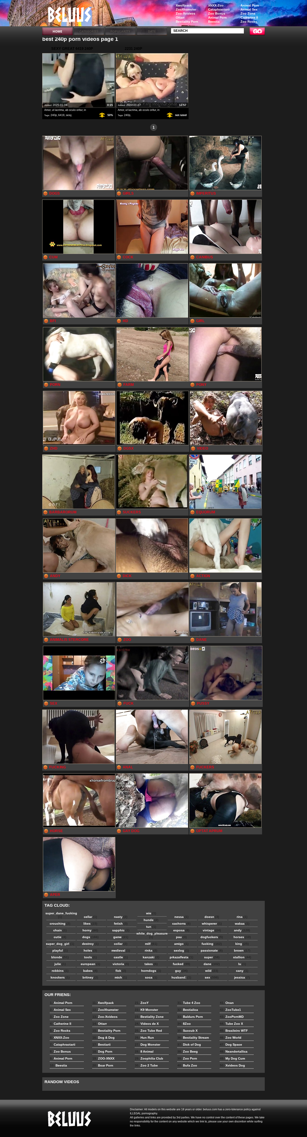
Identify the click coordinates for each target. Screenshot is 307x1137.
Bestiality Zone (149, 1016)
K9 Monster (146, 1010)
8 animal (70, 14)
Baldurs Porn (190, 1016)
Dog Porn (102, 1051)
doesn (212, 917)
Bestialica (187, 1010)
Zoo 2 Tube (146, 1065)
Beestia (214, 21)
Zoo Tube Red (148, 1030)
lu (242, 964)
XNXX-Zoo (216, 5)
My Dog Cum (232, 1058)
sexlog (181, 950)
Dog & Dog (103, 1037)
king (242, 944)
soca (151, 977)
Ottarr (180, 17)
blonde (60, 957)
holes (90, 950)
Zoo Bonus (216, 13)
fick (121, 970)
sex (212, 977)
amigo (181, 944)
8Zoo (184, 1023)
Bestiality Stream (193, 1037)
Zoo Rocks (248, 21)
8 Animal (144, 1051)
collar (120, 944)
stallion (242, 957)
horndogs (151, 970)
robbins (60, 970)
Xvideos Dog (232, 1065)
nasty (120, 917)
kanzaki (151, 957)
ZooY (142, 1003)
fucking (212, 944)
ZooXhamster (186, 9)
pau (181, 937)
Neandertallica (233, 1051)
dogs (90, 937)
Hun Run (144, 1037)
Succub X (187, 1030)
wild (211, 970)
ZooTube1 (230, 1010)
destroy (90, 944)
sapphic (120, 930)
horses (242, 937)
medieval (120, 950)
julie (60, 964)
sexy (68, 115)
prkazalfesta (181, 957)
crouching (60, 923)
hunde (151, 920)
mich (121, 977)
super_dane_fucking (61, 915)
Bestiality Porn (187, 21)
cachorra (181, 923)
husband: (181, 977)
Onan (227, 1003)
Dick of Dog (189, 1044)
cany (242, 970)
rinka (151, 950)
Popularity (120, 31)
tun (151, 926)
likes (90, 923)
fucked (181, 964)
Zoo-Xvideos (185, 13)
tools (90, 957)
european (90, 964)
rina (242, 917)
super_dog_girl (60, 944)
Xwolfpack (184, 5)
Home (57, 31)
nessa (181, 917)
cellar (90, 917)
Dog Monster (147, 1044)
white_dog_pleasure (152, 935)
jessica (242, 977)
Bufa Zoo (187, 1065)
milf (151, 944)
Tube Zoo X (231, 1023)
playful (60, 950)
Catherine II (249, 17)
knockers (60, 977)
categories (88, 31)
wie (151, 913)
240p (54, 115)
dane (212, 964)
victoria (121, 964)
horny (90, 930)
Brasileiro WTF (234, 1030)
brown (242, 950)
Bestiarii (101, 1044)
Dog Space (231, 1044)
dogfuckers (211, 937)
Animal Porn (249, 5)
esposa (181, 930)
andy (242, 930)
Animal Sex (249, 9)
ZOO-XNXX (103, 1058)
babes (90, 970)
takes (151, 964)
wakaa (242, 923)
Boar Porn (102, 1065)
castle (121, 957)
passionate (212, 950)
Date (152, 31)
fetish (121, 923)
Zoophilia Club (149, 1058)
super (212, 957)
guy (181, 970)
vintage (212, 930)
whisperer (212, 923)
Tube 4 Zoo (188, 1003)
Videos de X (147, 1023)
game (120, 937)
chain (60, 930)
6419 (61, 115)
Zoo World (230, 1037)
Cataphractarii (219, 9)
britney (90, 977)
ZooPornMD (232, 1016)
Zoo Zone (247, 13)
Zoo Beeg (187, 1051)
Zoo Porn (187, 1058)
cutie (60, 937)
